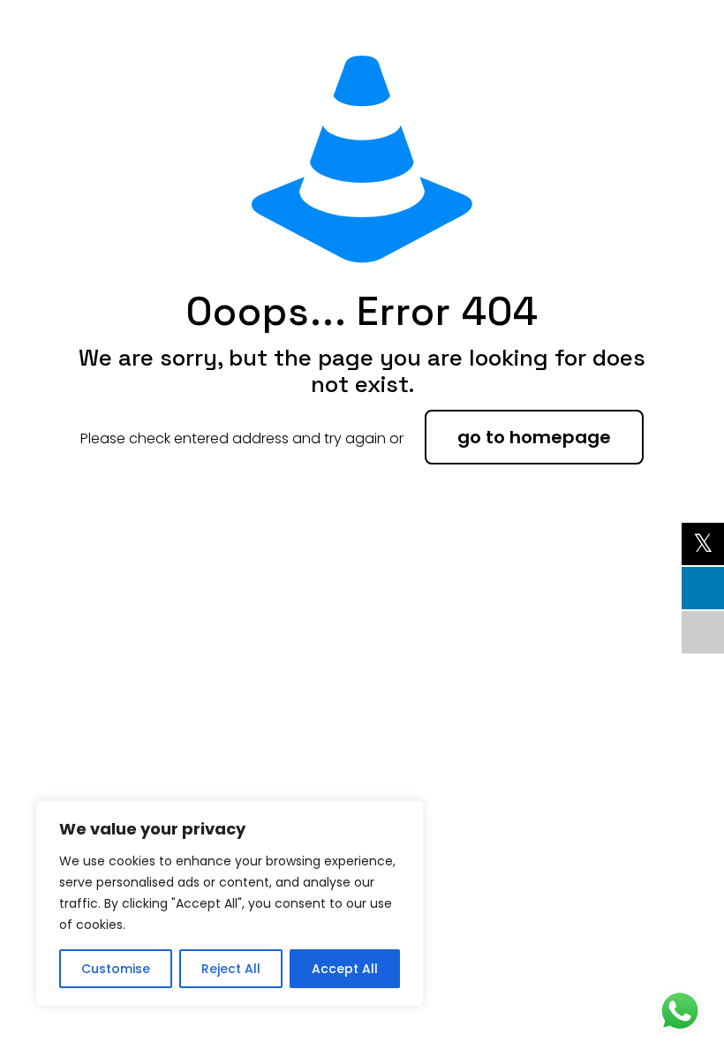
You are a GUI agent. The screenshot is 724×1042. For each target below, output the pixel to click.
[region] (229, 903)
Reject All (230, 969)
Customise (115, 969)
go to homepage (534, 437)
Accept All (345, 969)
